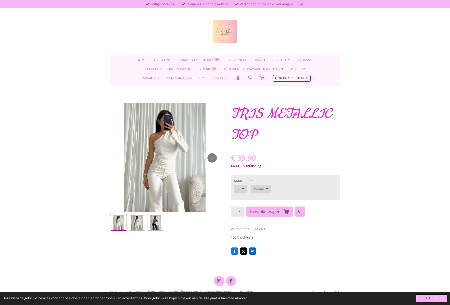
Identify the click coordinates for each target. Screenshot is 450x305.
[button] (118, 222)
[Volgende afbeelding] (212, 158)
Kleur (255, 180)
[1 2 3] (237, 212)
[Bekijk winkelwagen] (262, 78)
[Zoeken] (250, 77)
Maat (238, 180)
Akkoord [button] (432, 298)
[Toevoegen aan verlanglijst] (300, 212)
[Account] (238, 78)
